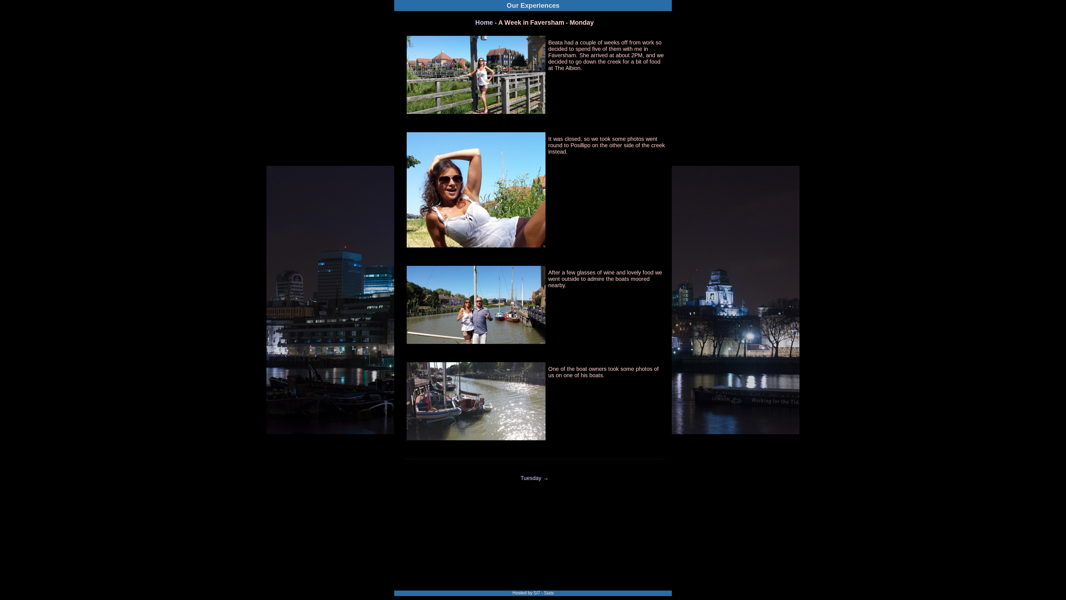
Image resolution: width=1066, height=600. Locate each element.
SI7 (537, 593)
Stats (549, 593)
